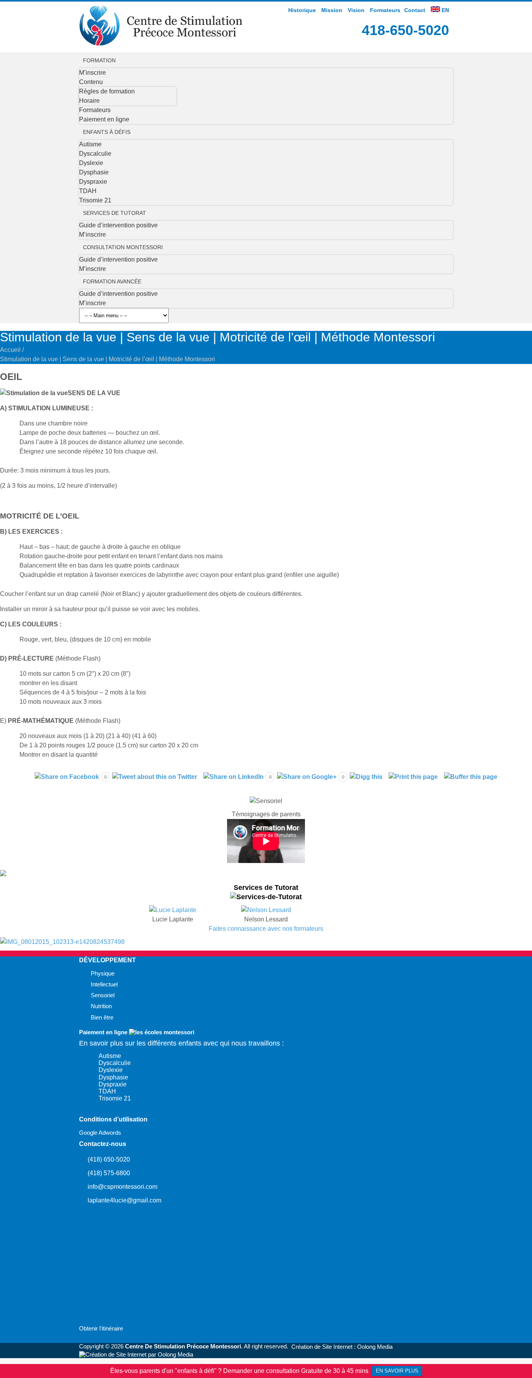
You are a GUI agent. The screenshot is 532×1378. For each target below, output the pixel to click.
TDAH (88, 191)
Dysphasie (94, 172)
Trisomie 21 (95, 200)
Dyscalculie (95, 153)
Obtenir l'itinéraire (101, 1328)
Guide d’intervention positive (118, 225)
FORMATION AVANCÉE (112, 281)
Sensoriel (103, 995)
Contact (414, 10)
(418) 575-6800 (109, 1173)
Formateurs (385, 10)
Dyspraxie (93, 181)
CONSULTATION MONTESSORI (123, 247)
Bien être (102, 1017)
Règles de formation (107, 91)
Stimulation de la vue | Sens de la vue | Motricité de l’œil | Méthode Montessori (107, 359)
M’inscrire (92, 72)
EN (444, 10)
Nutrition (101, 1006)
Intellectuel (104, 984)
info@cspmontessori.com (122, 1186)
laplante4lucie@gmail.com (124, 1200)
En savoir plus (397, 1371)
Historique (302, 10)
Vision (356, 10)
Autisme (90, 144)
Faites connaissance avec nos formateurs (266, 928)
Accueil (10, 349)
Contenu (91, 82)
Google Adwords (100, 1133)
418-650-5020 (405, 30)
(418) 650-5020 (109, 1159)
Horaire (89, 100)
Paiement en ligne (104, 119)
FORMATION (99, 60)
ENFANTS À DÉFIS (106, 132)
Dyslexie (91, 163)
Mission (331, 10)
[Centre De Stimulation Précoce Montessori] (161, 43)
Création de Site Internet (321, 1347)
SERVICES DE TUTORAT (114, 213)
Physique (103, 973)
